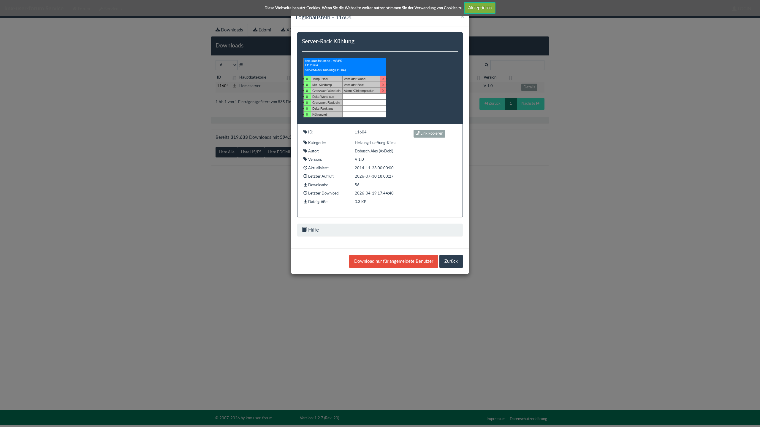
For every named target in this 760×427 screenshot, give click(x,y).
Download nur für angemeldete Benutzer (393, 261)
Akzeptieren (480, 8)
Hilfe (313, 229)
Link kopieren (431, 134)
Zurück (451, 261)
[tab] (380, 230)
